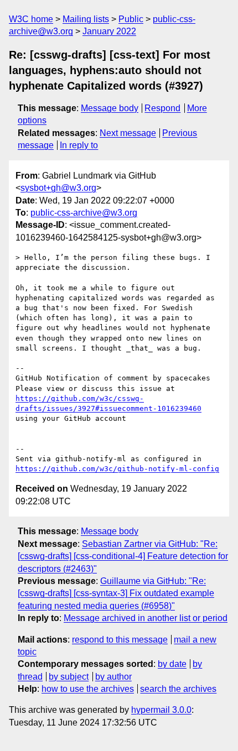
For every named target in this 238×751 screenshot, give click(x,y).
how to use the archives (88, 688)
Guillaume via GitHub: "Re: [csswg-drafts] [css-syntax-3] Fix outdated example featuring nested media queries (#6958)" (116, 593)
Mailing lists (86, 19)
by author (113, 676)
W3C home (31, 19)
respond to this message (120, 639)
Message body (109, 108)
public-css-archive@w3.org (83, 212)
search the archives (178, 688)
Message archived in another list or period (145, 618)
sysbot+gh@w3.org (58, 187)
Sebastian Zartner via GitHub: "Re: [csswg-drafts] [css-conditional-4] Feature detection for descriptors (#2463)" (123, 556)
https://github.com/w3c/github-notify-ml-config (117, 469)
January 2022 (109, 31)
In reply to (79, 145)
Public (130, 19)
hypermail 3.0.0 (161, 710)
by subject (69, 676)
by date (172, 664)
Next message (128, 133)
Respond (162, 108)
